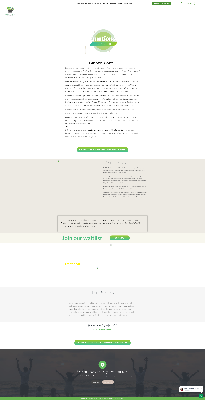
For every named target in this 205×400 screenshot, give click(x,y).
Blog (130, 3)
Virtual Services (96, 3)
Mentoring (113, 3)
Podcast (119, 3)
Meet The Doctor (86, 3)
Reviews (125, 3)
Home (78, 3)
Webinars (105, 3)
